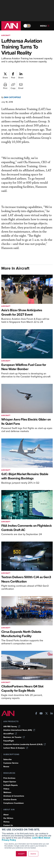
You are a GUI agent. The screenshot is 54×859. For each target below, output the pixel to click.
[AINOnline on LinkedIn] (51, 713)
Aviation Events (10, 799)
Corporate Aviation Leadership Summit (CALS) (22, 744)
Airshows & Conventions (13, 796)
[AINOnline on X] (46, 713)
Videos (6, 789)
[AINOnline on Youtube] (41, 713)
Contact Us (8, 825)
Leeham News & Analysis (14, 748)
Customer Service (10, 763)
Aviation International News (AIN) (17, 730)
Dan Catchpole (12, 97)
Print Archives (9, 778)
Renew (6, 766)
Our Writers (8, 818)
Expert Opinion (9, 782)
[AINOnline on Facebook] (36, 713)
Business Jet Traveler (12, 737)
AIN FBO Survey (10, 726)
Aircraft (5, 35)
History (6, 822)
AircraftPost (8, 734)
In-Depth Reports (10, 785)
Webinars (7, 792)
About (6, 814)
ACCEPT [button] (21, 854)
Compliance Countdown (13, 803)
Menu (43, 25)
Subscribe (7, 759)
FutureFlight (8, 741)
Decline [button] (33, 854)
